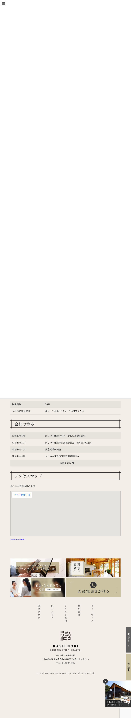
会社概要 (79, 610)
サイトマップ (92, 613)
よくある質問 (65, 613)
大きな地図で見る (17, 539)
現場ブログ (39, 612)
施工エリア (52, 612)
